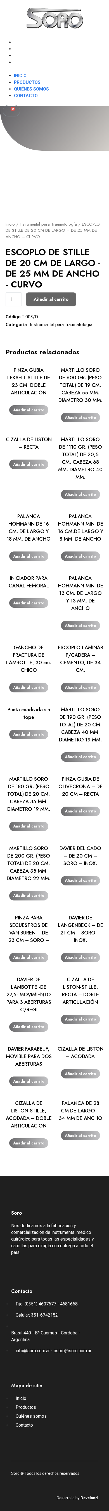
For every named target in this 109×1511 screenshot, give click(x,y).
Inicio (20, 42)
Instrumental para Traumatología (48, 224)
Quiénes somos (31, 55)
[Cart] (11, 110)
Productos (27, 49)
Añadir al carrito (51, 299)
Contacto (26, 62)
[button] (54, 69)
